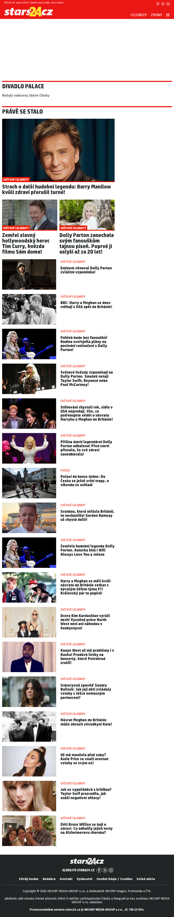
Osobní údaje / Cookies (114, 879)
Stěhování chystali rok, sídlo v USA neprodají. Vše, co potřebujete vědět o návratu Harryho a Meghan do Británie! (86, 413)
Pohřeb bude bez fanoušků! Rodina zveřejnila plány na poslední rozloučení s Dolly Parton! (83, 344)
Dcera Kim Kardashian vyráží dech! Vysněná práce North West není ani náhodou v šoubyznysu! (85, 622)
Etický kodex (28, 879)
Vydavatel (84, 879)
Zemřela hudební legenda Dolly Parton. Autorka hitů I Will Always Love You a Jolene (87, 550)
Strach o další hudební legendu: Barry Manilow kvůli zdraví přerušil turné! (56, 189)
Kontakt (66, 879)
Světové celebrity (72, 262)
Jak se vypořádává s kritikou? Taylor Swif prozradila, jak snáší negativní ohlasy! (85, 793)
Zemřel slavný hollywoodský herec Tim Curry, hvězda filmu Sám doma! (25, 244)
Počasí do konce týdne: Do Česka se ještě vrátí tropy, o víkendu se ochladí (84, 480)
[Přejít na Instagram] (168, 4)
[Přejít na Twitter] (163, 4)
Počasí (64, 471)
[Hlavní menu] (168, 15)
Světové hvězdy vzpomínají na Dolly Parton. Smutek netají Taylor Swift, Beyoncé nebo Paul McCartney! (86, 378)
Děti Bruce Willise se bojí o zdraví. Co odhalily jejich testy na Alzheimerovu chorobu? (86, 828)
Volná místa (146, 879)
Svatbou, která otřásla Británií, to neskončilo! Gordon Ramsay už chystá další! (87, 515)
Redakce (49, 879)
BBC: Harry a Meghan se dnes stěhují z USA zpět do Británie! (86, 305)
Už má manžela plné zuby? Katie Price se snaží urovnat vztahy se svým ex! (84, 759)
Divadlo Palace (23, 86)
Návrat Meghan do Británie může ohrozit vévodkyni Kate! (86, 722)
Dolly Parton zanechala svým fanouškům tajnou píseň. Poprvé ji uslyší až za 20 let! (86, 244)
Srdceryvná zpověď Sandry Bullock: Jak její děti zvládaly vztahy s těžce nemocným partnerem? (85, 691)
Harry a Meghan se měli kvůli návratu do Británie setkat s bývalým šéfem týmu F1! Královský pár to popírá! (85, 587)
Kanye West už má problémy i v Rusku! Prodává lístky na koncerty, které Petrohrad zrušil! (87, 657)
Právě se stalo (22, 112)
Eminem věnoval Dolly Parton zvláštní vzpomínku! (86, 270)
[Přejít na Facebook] (158, 4)
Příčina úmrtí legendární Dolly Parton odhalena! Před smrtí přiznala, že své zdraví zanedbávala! (86, 448)
